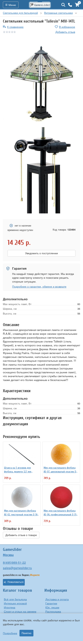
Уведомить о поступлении (41, 253)
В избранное (67, 27)
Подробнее (10, 633)
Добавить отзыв (65, 32)
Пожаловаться (16, 582)
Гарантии (51, 603)
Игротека (9, 607)
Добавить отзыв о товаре (21, 535)
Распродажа (53, 611)
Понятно (26, 633)
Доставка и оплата (57, 599)
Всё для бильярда (15, 599)
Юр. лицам (52, 607)
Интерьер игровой (15, 603)
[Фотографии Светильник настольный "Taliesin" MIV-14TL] (41, 83)
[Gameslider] (39, 5)
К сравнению (15, 27)
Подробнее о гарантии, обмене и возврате (39, 286)
